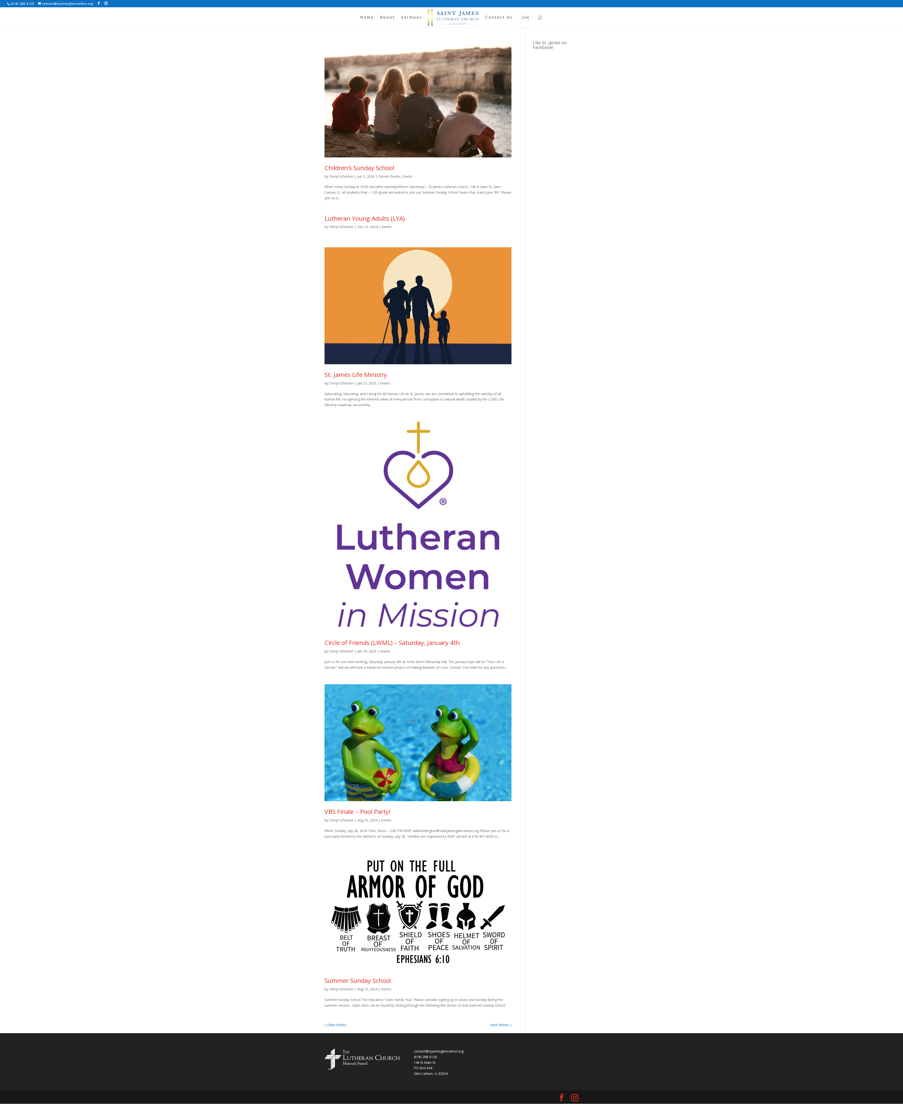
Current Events (389, 176)
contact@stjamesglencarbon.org (438, 1051)
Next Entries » (500, 1025)
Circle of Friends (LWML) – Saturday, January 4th (392, 642)
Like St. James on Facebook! (550, 45)
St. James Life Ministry (356, 374)
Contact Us (499, 18)
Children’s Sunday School (359, 168)
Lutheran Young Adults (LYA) (365, 218)
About (387, 18)
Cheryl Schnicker (341, 176)
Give (525, 17)
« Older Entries (336, 1025)
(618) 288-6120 (425, 1057)
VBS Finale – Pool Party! (357, 811)
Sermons (411, 18)
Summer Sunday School (358, 980)
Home (367, 18)
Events (407, 176)
